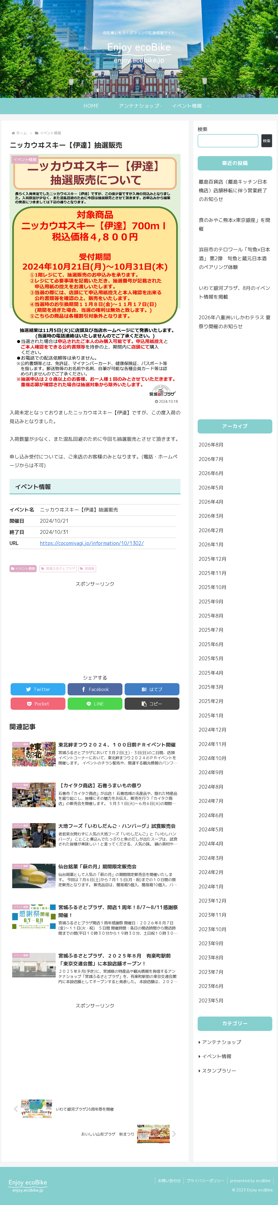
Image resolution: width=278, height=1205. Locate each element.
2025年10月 (212, 587)
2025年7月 (211, 630)
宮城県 (89, 568)
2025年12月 (212, 559)
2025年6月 (211, 644)
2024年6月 (211, 815)
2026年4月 (211, 501)
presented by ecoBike (250, 1180)
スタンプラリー (219, 1070)
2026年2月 (211, 530)
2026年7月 (211, 459)
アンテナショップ (221, 1042)
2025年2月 (211, 701)
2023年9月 (211, 943)
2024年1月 (211, 886)
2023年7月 (211, 972)
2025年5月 (211, 658)
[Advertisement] (95, 627)
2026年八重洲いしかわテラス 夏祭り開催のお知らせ (235, 322)
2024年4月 (211, 843)
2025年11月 (212, 573)
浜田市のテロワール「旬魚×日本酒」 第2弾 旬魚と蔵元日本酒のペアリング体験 (234, 258)
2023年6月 (211, 986)
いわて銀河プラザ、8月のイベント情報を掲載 (234, 292)
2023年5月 (211, 1000)
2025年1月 (211, 715)
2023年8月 (211, 957)
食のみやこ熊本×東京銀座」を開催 (234, 224)
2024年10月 (212, 758)
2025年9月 (211, 601)
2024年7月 (211, 801)
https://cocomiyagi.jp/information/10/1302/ (92, 543)
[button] (152, 704)
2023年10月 (212, 929)
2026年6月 (211, 473)
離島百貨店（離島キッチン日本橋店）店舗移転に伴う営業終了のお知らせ (233, 190)
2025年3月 (211, 687)
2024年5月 (211, 829)
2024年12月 (212, 729)
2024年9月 (211, 772)
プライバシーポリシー (206, 1180)
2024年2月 (211, 872)
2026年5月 (211, 487)
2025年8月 (211, 615)
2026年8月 (211, 444)
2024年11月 (212, 744)
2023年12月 (212, 900)
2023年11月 (212, 915)
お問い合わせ (169, 1180)
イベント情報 (25, 568)
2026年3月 (211, 516)
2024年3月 (211, 858)
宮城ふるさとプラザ (60, 568)
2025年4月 (211, 673)
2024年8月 (211, 786)
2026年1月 (211, 544)
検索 (202, 129)
